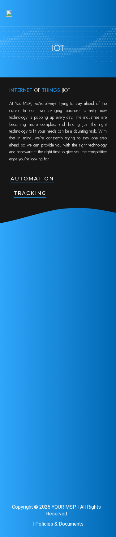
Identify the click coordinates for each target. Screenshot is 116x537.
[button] (105, 13)
